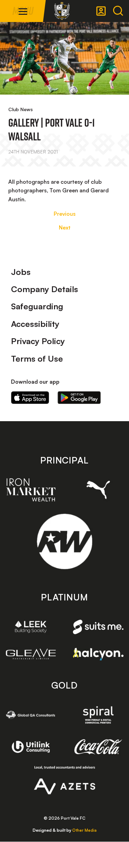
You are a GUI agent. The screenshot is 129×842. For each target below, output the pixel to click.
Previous (65, 213)
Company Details (44, 289)
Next (65, 227)
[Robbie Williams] (64, 541)
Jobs (21, 272)
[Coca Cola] (98, 747)
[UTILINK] (31, 747)
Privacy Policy (38, 341)
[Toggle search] (118, 11)
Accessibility (35, 324)
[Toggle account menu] (101, 11)
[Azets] (64, 780)
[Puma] (98, 490)
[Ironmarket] (31, 490)
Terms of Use (37, 358)
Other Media (84, 830)
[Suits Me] (98, 627)
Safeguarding (37, 306)
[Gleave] (31, 654)
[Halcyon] (98, 654)
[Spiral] (98, 715)
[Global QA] (31, 715)
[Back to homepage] (62, 11)
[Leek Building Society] (31, 626)
